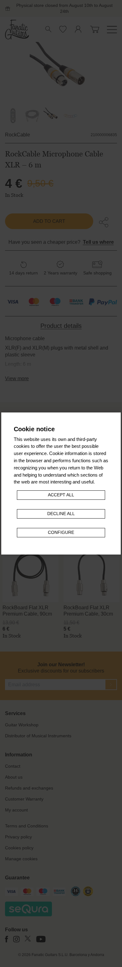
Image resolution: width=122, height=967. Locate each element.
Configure (61, 532)
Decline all (61, 513)
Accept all (61, 495)
